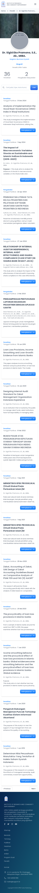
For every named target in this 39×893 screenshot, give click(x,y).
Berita (6, 850)
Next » (34, 789)
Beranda (7, 835)
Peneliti (12, 11)
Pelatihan (7, 846)
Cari (34, 87)
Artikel (6, 854)
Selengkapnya (26, 130)
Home (3, 11)
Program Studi (9, 857)
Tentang (7, 839)
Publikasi (7, 843)
